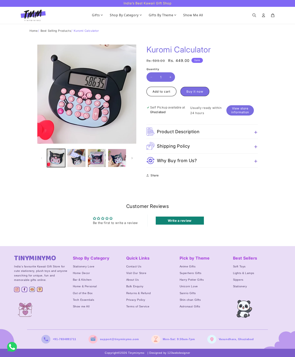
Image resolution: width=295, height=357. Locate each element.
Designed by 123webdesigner (169, 352)
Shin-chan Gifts (190, 299)
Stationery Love (84, 266)
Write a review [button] (179, 220)
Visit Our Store (136, 273)
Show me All (81, 306)
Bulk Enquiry (134, 286)
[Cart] (273, 15)
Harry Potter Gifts (192, 279)
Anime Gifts (188, 266)
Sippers (238, 279)
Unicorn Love (189, 286)
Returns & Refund (138, 293)
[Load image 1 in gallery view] (56, 158)
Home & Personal (85, 286)
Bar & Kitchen (82, 279)
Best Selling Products (56, 30)
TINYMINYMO (35, 258)
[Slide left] (41, 158)
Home (34, 30)
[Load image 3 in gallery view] (97, 158)
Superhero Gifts (190, 273)
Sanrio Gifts (188, 293)
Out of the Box (83, 293)
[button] (202, 132)
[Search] (254, 15)
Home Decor (81, 273)
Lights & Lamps (243, 273)
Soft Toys (239, 266)
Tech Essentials (83, 299)
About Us (132, 279)
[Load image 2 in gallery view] (76, 158)
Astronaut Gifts (190, 306)
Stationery (240, 286)
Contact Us (133, 266)
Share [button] (155, 175)
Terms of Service (138, 306)
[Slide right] (132, 158)
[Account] (263, 15)
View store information (240, 110)
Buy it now (194, 92)
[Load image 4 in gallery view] (117, 158)
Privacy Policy (135, 299)
